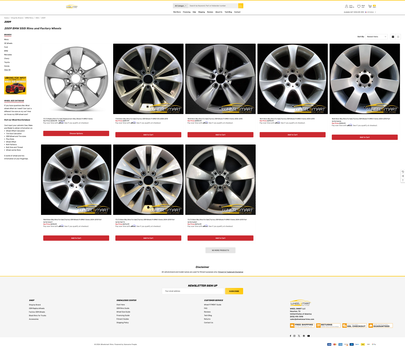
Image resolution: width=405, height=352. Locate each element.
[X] (299, 335)
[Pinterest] (304, 335)
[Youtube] (308, 335)
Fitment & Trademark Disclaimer (230, 272)
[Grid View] (393, 36)
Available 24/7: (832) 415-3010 (354, 12)
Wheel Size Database (21, 120)
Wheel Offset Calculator (15, 131)
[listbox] (376, 36)
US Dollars (370, 12)
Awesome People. (130, 344)
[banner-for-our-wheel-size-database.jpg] (15, 85)
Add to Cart (148, 135)
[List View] (398, 36)
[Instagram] (294, 335)
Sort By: (361, 37)
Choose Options (76, 133)
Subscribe (234, 291)
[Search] (240, 5)
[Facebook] (290, 335)
